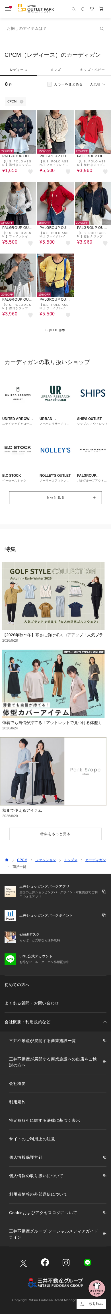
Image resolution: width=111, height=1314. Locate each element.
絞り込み (96, 1304)
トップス (70, 860)
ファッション (45, 860)
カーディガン (95, 860)
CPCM (22, 860)
